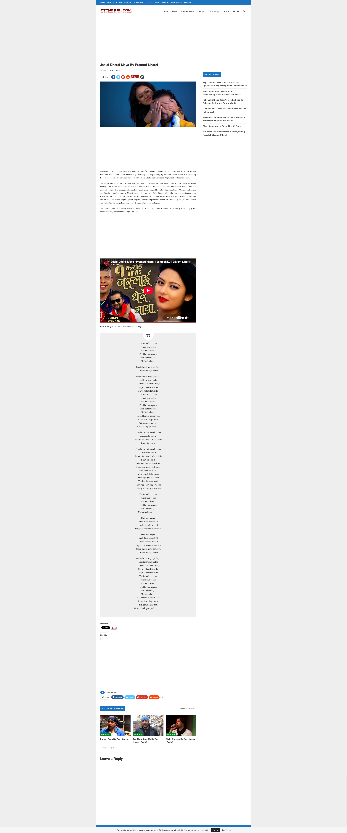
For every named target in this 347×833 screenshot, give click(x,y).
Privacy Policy (176, 2)
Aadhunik (105, 734)
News (174, 11)
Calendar (127, 2)
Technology (213, 11)
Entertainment (187, 11)
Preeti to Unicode (152, 2)
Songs (201, 11)
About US (187, 2)
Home (102, 2)
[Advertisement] (173, 38)
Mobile (236, 11)
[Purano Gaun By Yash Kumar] (115, 725)
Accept (215, 830)
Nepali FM (110, 2)
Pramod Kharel (111, 692)
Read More (226, 830)
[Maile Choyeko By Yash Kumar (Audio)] (181, 725)
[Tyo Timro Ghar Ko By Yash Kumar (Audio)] (148, 725)
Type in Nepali (138, 2)
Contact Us (165, 2)
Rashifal (119, 2)
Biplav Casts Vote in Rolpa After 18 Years (222, 126)
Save (136, 77)
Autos (226, 11)
